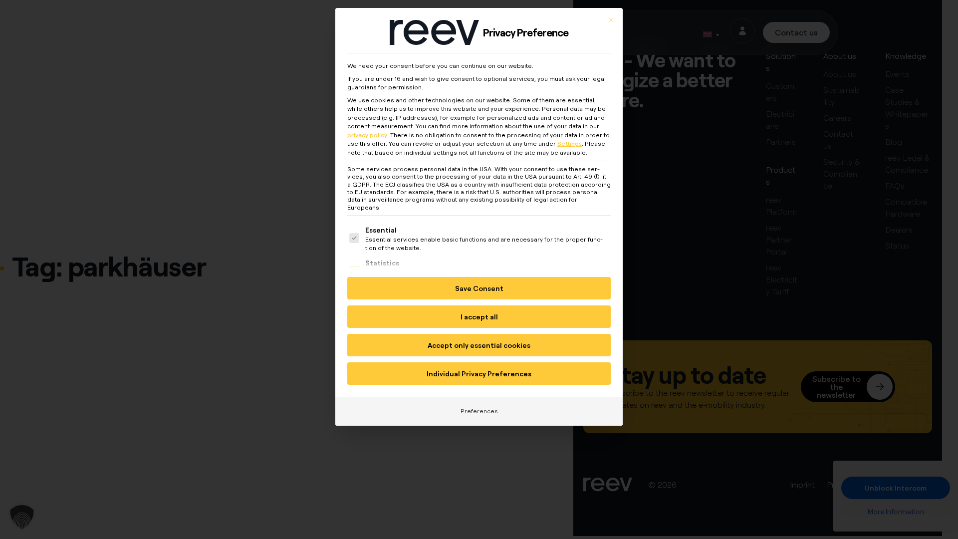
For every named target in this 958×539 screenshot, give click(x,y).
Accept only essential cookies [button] (479, 345)
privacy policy (367, 135)
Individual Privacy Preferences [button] (479, 373)
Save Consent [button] (479, 288)
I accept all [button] (479, 316)
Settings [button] (569, 143)
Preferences (479, 411)
